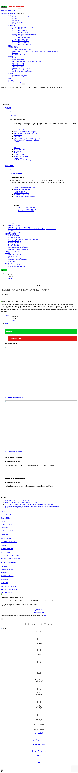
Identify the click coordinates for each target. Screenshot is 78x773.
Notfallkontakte (16, 6)
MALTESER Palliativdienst (20, 41)
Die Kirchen (16, 20)
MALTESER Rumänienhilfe (20, 42)
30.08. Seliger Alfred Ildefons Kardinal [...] (16, 397)
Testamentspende (15, 338)
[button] (21, 13)
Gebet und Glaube (17, 66)
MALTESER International (20, 39)
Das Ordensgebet (17, 58)
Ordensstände (18, 136)
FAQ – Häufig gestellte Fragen (23, 160)
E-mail (10, 278)
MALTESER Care (17, 29)
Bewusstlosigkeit (39, 744)
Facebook (11, 275)
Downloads (11, 261)
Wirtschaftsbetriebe (19, 149)
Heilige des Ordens (18, 59)
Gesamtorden (18, 135)
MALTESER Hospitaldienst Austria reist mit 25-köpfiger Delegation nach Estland (29, 504)
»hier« (45, 616)
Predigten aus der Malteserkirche (22, 71)
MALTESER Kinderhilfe (19, 30)
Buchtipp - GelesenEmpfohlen (17, 259)
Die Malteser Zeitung (14, 82)
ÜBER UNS (8, 108)
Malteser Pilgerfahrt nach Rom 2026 (23, 49)
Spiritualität (11, 56)
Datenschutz (39, 611)
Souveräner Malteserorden (9, 10)
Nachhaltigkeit (18, 151)
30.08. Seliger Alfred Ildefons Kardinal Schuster (19, 501)
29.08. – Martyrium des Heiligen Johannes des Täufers (21, 502)
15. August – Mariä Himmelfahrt (14, 508)
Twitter (10, 276)
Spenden (4, 6)
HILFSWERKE (9, 166)
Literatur (14, 18)
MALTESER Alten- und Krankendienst (24, 34)
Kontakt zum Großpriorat (19, 75)
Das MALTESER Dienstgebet (21, 68)
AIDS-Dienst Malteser (19, 36)
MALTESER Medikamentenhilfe (22, 44)
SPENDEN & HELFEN (12, 251)
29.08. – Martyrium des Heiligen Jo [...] (15, 451)
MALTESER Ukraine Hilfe (26, 211)
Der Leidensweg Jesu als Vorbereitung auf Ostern (27, 61)
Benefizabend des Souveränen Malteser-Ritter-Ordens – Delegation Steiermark (35, 51)
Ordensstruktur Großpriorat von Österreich (26, 133)
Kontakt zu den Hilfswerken (20, 77)
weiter (6, 468)
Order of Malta (5, 518)
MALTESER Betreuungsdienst (21, 37)
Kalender (15, 53)
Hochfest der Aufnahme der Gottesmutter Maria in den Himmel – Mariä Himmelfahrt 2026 (32, 506)
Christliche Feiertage (18, 63)
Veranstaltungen (13, 48)
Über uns (11, 15)
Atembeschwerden (39, 740)
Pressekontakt (12, 256)
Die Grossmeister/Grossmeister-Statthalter (26, 140)
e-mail (14, 320)
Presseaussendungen (14, 254)
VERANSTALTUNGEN (12, 225)
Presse (10, 78)
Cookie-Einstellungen (39, 612)
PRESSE (7, 253)
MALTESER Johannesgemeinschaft (25, 196)
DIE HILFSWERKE (16, 173)
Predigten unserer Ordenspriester (22, 70)
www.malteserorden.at (7, 592)
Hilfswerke (11, 25)
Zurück (7, 315)
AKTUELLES (9, 224)
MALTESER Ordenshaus (20, 32)
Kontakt (10, 73)
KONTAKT (8, 263)
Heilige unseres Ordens (21, 156)
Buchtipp (11, 80)
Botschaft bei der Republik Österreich (25, 131)
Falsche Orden (16, 24)
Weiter (6, 323)
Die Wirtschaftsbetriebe (19, 22)
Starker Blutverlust (39, 751)
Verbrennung (39, 755)
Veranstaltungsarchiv (18, 54)
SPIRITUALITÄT (10, 234)
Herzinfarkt (39, 733)
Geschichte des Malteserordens (21, 17)
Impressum (39, 609)
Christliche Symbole (18, 65)
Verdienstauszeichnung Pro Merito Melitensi (27, 138)
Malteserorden (12, 46)
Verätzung (39, 762)
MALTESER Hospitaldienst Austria (23, 27)
